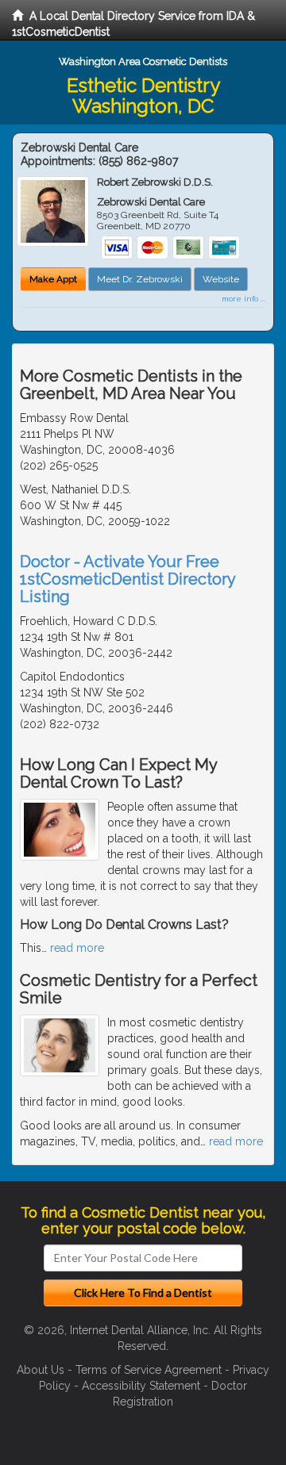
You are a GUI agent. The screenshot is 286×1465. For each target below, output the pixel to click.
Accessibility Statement (141, 1385)
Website (221, 279)
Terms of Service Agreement (148, 1369)
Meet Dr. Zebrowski (140, 279)
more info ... (243, 298)
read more (77, 948)
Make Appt (53, 279)
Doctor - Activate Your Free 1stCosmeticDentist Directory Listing (127, 579)
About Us (40, 1369)
